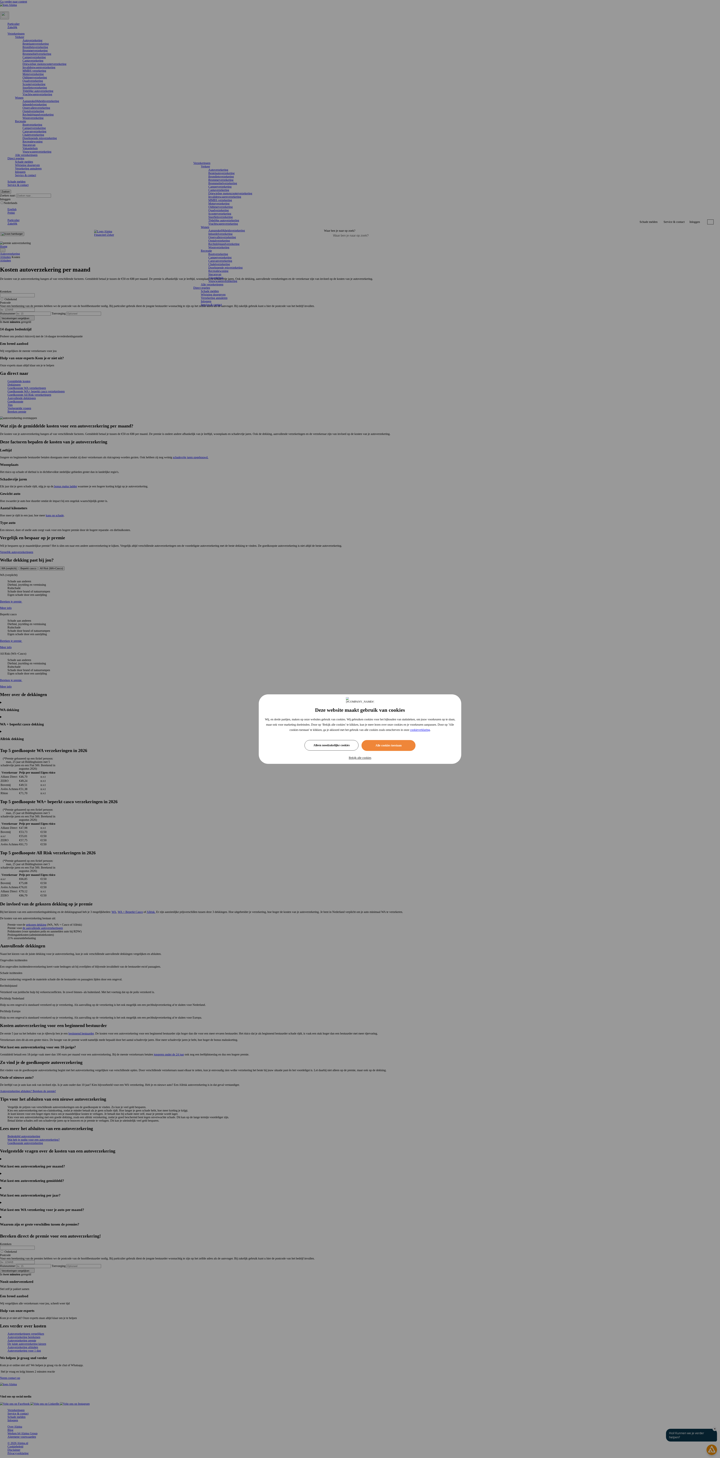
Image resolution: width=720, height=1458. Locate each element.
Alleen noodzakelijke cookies (331, 745)
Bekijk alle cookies (360, 757)
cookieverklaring (420, 729)
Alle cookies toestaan (388, 745)
